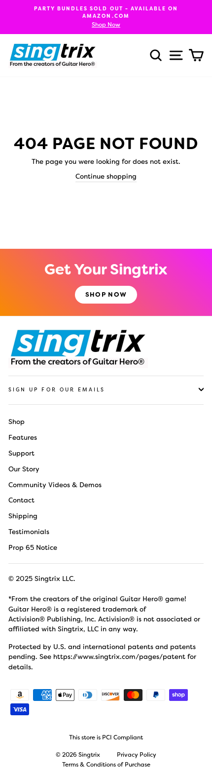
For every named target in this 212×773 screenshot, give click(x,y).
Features (22, 437)
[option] (106, 17)
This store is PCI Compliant (106, 737)
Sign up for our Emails (56, 389)
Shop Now (106, 294)
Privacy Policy (136, 755)
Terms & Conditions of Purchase (106, 765)
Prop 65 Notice (32, 547)
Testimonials (28, 531)
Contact (21, 500)
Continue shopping (106, 176)
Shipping (22, 515)
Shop (16, 421)
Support (21, 453)
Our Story (23, 468)
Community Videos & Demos (55, 484)
